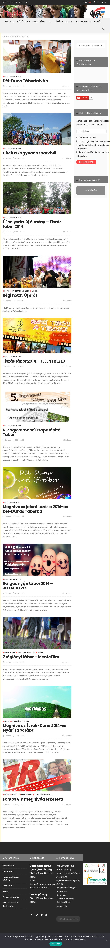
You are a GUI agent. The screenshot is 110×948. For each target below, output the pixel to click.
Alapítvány (39, 21)
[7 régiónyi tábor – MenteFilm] (37, 633)
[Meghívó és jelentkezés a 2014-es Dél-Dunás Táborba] (37, 483)
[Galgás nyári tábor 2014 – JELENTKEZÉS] (37, 560)
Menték (15, 795)
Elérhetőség (8, 871)
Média (69, 21)
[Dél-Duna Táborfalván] (37, 56)
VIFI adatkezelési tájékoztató (11, 904)
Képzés (58, 21)
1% (50, 21)
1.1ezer (68, 517)
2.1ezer (68, 440)
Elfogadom (56, 944)
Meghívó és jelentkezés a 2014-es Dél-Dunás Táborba (35, 509)
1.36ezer (67, 86)
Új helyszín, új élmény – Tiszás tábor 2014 (32, 224)
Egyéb (6, 291)
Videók (35, 291)
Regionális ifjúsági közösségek (11, 878)
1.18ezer (67, 593)
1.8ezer (68, 301)
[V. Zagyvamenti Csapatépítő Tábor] (37, 406)
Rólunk (9, 21)
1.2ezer (68, 232)
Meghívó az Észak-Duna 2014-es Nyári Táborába (34, 728)
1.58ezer (67, 662)
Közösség (22, 21)
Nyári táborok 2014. (12, 76)
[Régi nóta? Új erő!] (37, 272)
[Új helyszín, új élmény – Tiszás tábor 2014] (37, 198)
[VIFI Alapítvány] (90, 190)
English (85, 2)
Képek (6, 891)
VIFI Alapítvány (63, 869)
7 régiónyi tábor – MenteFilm (31, 657)
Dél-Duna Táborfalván (25, 81)
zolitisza (8, 232)
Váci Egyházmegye (65, 865)
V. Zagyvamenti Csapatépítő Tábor (31, 432)
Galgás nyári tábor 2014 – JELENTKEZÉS (28, 586)
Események (8, 885)
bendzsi (8, 86)
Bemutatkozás (9, 865)
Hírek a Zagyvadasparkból (29, 153)
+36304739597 (41, 887)
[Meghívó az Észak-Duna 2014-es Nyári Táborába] (37, 702)
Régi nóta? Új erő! (20, 295)
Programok (83, 21)
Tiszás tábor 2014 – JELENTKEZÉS (34, 361)
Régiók (98, 21)
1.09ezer (67, 366)
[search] (103, 29)
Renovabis (61, 895)
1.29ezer (67, 158)
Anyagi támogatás (11, 897)
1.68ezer (67, 804)
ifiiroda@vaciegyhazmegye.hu (44, 884)
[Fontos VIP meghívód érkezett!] (37, 775)
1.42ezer (67, 736)
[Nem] (106, 940)
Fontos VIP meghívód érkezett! (33, 799)
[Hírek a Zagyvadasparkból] (37, 129)
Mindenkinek (9, 652)
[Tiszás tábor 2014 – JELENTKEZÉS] (37, 335)
